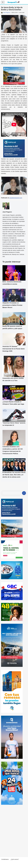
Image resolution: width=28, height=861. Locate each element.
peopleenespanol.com (15, 198)
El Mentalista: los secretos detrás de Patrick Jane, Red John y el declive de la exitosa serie (14, 475)
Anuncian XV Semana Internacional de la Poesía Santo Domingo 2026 (14, 349)
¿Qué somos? (15, 859)
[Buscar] (24, 493)
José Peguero (6, 12)
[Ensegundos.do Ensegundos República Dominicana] (14, 2)
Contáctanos (5, 859)
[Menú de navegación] (2, 2)
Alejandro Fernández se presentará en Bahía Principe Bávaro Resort (12, 305)
